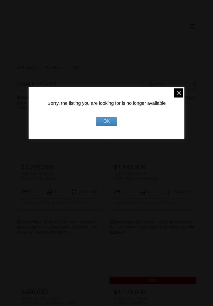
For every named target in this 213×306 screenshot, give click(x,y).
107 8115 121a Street (48, 300)
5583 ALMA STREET (131, 300)
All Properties (28, 67)
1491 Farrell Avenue (38, 175)
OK (106, 122)
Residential (55, 67)
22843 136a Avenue (136, 175)
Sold (74, 67)
